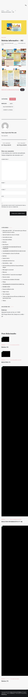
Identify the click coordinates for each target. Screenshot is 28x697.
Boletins (3, 37)
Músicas (5, 272)
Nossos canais (6, 277)
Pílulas (4, 282)
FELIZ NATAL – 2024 (7, 263)
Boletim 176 (4, 681)
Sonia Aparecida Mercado (7, 43)
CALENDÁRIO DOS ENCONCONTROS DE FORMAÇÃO (12, 247)
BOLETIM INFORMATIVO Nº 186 (11, 521)
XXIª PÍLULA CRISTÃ (22, 144)
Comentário (5, 159)
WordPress (4, 694)
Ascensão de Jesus (7, 237)
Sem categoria (6, 294)
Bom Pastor (5, 244)
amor (11, 103)
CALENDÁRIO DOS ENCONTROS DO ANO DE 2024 (14, 251)
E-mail (3, 189)
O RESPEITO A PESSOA (8, 109)
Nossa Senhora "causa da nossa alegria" (12, 274)
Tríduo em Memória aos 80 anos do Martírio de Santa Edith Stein (14, 297)
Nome (3, 182)
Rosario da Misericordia (8, 289)
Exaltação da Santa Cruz (8, 260)
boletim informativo (8, 106)
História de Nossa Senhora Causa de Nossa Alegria (13, 266)
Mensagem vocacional (8, 269)
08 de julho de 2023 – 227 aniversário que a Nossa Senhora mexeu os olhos (14, 231)
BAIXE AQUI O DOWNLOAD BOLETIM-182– (10, 89)
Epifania (4, 256)
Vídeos (4, 300)
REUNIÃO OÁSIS (6, 286)
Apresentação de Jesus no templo (11, 234)
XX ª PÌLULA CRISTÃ (6, 144)
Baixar (22, 89)
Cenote (12, 693)
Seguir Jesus (6, 291)
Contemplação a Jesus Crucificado (11, 253)
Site (2, 196)
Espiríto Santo (6, 258)
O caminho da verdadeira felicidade (11, 279)
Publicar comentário (18, 213)
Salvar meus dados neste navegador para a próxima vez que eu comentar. (13, 206)
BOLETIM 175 (5, 362)
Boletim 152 (4, 347)
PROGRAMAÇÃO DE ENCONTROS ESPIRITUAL (13, 284)
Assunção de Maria (7, 239)
